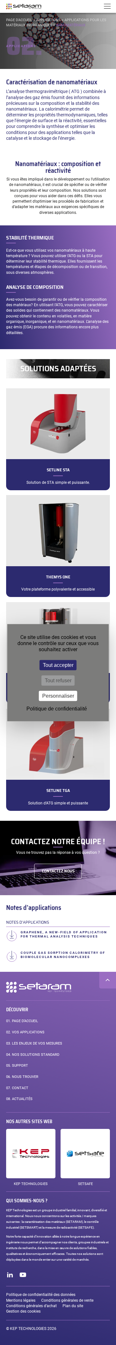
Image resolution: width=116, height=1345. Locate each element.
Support (17, 1065)
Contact (17, 1088)
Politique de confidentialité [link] (56, 708)
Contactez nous (58, 871)
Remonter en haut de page (107, 980)
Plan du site (73, 1306)
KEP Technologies (31, 1184)
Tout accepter (58, 665)
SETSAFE (85, 1184)
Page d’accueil (22, 1021)
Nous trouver (22, 1077)
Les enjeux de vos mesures (34, 1043)
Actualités (19, 1099)
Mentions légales (20, 1300)
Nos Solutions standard (32, 1055)
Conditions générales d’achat (31, 1306)
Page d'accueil (19, 20)
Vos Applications (25, 1032)
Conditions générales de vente (67, 1300)
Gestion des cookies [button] (23, 1311)
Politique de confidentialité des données (40, 1294)
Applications (48, 20)
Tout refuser (58, 680)
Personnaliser (58, 695)
